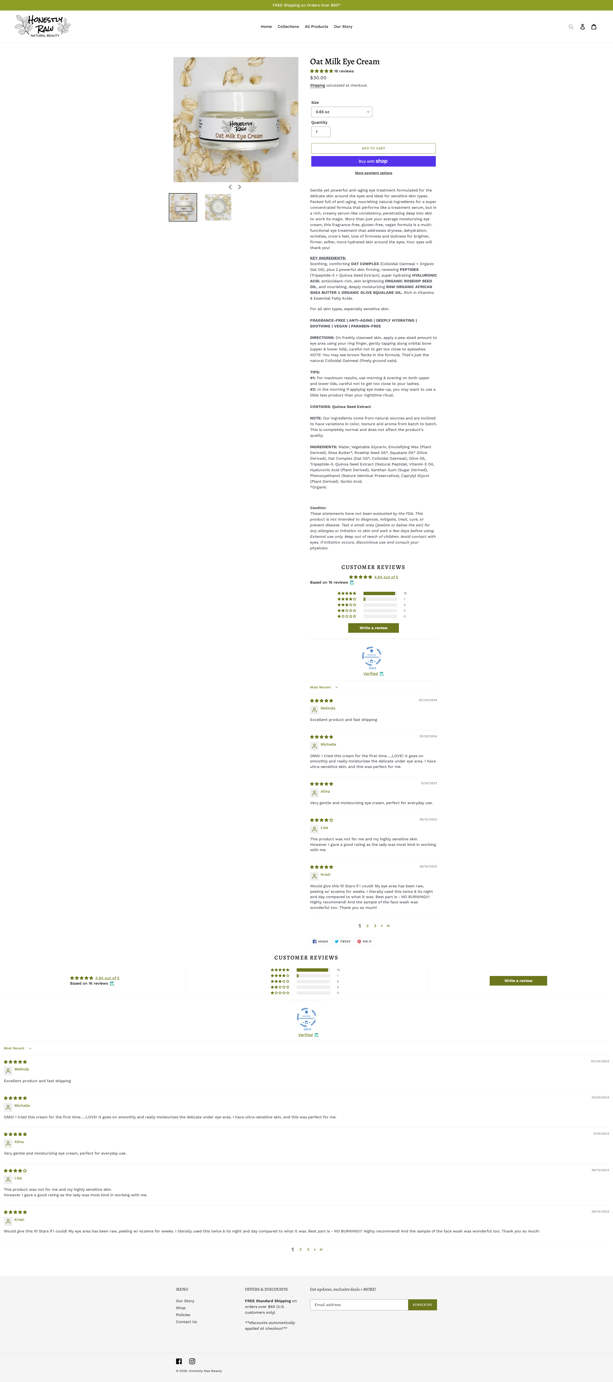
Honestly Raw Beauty (205, 1371)
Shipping (317, 85)
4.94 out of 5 (386, 577)
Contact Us (186, 1321)
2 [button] (367, 925)
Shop (181, 1308)
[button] (322, 71)
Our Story (185, 1301)
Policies (183, 1314)
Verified (370, 673)
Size (315, 102)
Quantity (319, 122)
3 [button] (375, 925)
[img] (321, 700)
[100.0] (371, 656)
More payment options (373, 173)
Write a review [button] (373, 628)
